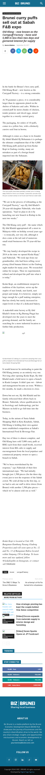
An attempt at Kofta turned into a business (33, 583)
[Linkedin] (30, 50)
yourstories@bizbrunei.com (22, 743)
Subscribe (37, 685)
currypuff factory (22, 572)
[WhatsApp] (24, 50)
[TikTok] (29, 759)
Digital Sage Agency (27, 772)
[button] (4, 3)
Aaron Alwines (10, 45)
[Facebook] (12, 50)
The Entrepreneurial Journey (11, 13)
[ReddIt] (35, 50)
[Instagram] (15, 759)
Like (39, 669)
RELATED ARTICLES (12, 594)
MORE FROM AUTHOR (13, 598)
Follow (38, 674)
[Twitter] (18, 50)
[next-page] (8, 643)
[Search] (41, 3)
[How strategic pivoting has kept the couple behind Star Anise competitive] (8, 609)
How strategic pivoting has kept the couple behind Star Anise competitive (29, 607)
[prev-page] (4, 643)
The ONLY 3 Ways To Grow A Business (11, 583)
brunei (12, 572)
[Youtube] (36, 759)
